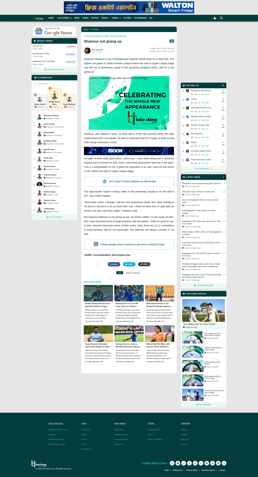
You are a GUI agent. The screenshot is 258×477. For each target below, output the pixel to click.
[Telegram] (218, 463)
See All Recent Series (55, 70)
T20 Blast (51, 435)
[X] (189, 463)
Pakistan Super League (56, 444)
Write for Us (185, 439)
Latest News (118, 430)
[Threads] (224, 463)
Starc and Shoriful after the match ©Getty (214, 391)
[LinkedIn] (212, 463)
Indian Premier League (56, 439)
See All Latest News (205, 285)
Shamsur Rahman (119, 36)
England (145, 67)
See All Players (56, 217)
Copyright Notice (154, 430)
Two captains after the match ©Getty (199, 324)
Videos (104, 18)
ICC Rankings (140, 18)
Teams (85, 18)
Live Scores (85, 430)
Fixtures (84, 439)
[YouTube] (177, 463)
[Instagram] (183, 463)
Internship (184, 444)
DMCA (150, 435)
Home (51, 18)
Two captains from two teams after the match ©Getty (213, 334)
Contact (183, 435)
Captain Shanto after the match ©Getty (213, 349)
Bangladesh (122, 59)
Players (127, 18)
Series (83, 444)
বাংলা (150, 18)
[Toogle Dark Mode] (214, 18)
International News (121, 439)
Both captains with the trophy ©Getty (213, 377)
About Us (184, 430)
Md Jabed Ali (97, 50)
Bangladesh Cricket (101, 36)
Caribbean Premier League (58, 430)
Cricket (95, 29)
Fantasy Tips (119, 444)
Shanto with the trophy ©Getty (213, 363)
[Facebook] (172, 463)
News (77, 18)
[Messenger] (206, 463)
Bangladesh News (121, 435)
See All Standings (202, 169)
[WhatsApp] (201, 463)
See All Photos (205, 405)
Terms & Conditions (155, 439)
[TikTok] (195, 463)
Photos (94, 18)
